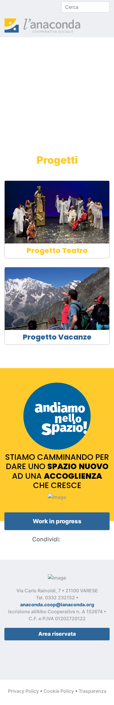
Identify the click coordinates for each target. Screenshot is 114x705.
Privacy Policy (23, 691)
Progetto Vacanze (57, 337)
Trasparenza (92, 691)
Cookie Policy (59, 691)
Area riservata (57, 634)
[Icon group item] (5, 7)
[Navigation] (107, 25)
